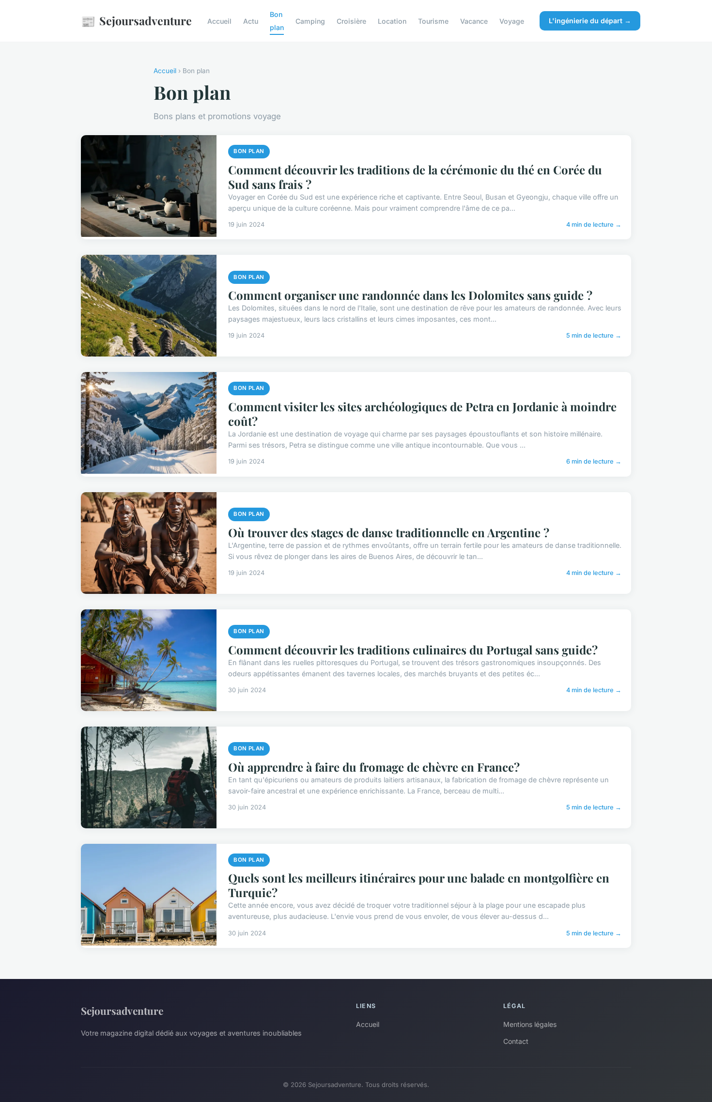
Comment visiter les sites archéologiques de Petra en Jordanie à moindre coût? (422, 414)
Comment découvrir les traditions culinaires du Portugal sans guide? (413, 649)
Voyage (511, 21)
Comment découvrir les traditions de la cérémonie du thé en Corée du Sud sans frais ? (415, 177)
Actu (250, 21)
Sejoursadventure (136, 21)
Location (392, 21)
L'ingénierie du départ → (590, 20)
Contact (515, 1041)
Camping (310, 21)
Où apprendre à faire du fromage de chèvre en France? (374, 767)
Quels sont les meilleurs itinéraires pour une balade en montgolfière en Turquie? (418, 885)
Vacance (474, 21)
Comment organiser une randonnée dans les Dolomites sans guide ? (410, 295)
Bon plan (277, 20)
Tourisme (433, 21)
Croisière (351, 21)
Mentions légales (530, 1024)
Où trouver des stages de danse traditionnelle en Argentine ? (388, 532)
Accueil (219, 21)
